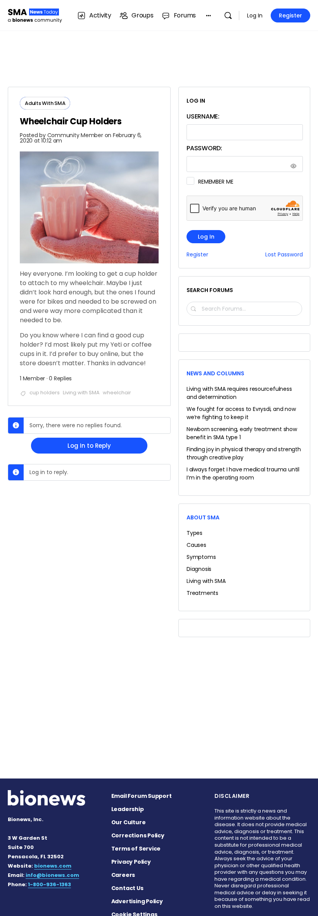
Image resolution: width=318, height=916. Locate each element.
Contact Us (127, 888)
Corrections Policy (137, 835)
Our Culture (128, 822)
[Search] (228, 15)
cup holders (44, 392)
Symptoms (201, 557)
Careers (123, 875)
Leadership (127, 809)
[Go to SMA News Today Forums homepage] (35, 14)
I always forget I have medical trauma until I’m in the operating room (243, 473)
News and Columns (215, 373)
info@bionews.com (52, 875)
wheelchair (117, 392)
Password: (204, 148)
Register (290, 15)
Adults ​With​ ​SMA (45, 103)
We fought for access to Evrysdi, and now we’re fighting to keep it (241, 413)
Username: (203, 116)
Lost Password (284, 254)
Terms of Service (136, 848)
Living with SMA (81, 392)
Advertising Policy (137, 901)
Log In (255, 15)
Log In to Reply (89, 446)
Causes (196, 545)
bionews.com (52, 866)
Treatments (202, 593)
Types (194, 533)
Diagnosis (199, 569)
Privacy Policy (131, 862)
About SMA (203, 517)
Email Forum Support (141, 796)
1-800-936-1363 (49, 884)
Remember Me (215, 182)
